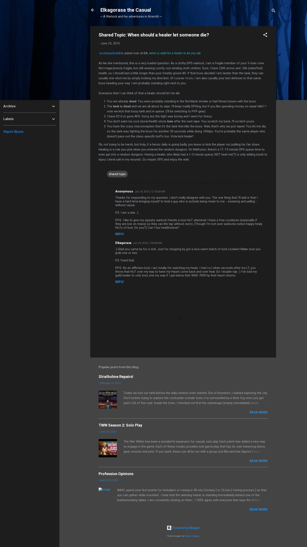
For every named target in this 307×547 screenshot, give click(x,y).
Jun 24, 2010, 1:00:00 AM (147, 243)
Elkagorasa (123, 243)
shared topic (117, 174)
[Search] (273, 11)
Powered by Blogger (186, 528)
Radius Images (192, 536)
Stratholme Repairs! (116, 376)
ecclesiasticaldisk (111, 53)
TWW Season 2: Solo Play (120, 425)
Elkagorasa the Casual (125, 10)
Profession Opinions (116, 474)
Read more (259, 412)
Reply (119, 234)
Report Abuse (13, 132)
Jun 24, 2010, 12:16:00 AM (150, 191)
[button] (265, 35)
